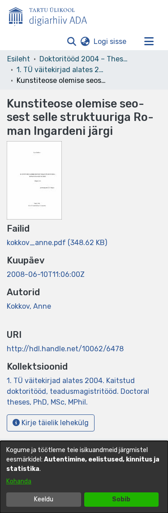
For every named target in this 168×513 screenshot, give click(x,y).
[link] (57, 242)
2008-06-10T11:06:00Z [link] (46, 274)
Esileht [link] (18, 59)
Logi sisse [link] (110, 41)
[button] (71, 41)
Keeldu (43, 499)
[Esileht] (51, 15)
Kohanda (18, 481)
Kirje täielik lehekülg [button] (54, 422)
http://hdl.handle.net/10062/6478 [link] (65, 349)
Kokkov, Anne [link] (29, 306)
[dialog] (84, 477)
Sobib (121, 499)
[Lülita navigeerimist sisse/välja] (148, 41)
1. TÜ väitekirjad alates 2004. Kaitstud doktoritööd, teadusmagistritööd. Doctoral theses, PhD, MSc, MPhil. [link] (61, 69)
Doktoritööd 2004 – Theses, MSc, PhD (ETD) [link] (84, 59)
